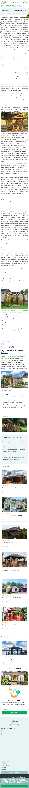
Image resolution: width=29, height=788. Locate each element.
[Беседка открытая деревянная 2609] (14, 506)
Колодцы (4, 745)
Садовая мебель (6, 749)
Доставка (4, 763)
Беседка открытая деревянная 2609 (12, 515)
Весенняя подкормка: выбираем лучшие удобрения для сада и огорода (13, 458)
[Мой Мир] (13, 347)
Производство (5, 759)
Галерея (4, 769)
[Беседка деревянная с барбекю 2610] (14, 479)
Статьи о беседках (6, 765)
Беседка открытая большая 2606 (11, 597)
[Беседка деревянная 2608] (14, 534)
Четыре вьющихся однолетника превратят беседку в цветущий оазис (13, 450)
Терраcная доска (6, 751)
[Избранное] (13, 2)
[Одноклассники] (11, 347)
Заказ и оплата (5, 761)
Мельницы (4, 747)
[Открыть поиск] (21, 2)
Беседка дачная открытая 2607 (11, 570)
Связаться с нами (14, 772)
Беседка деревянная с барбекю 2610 (13, 488)
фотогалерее (4, 360)
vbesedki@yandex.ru (7, 730)
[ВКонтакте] (9, 347)
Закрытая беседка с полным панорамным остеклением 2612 (14, 659)
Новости (4, 767)
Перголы (4, 743)
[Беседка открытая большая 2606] (14, 588)
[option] (14, 653)
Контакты (4, 755)
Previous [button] (25, 637)
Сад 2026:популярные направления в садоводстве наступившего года (13, 395)
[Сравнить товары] (16, 2)
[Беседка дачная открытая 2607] (14, 561)
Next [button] (27, 637)
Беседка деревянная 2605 (9, 625)
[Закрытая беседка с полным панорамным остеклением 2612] (14, 651)
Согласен (14, 785)
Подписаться (14, 712)
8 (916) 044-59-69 (7, 732)
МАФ (3, 753)
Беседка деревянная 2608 (9, 542)
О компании (5, 757)
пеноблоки (8, 137)
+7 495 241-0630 (24, 2)
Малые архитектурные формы (9, 163)
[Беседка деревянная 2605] (14, 616)
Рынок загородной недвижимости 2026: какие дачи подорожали (13, 442)
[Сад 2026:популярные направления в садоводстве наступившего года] (14, 424)
